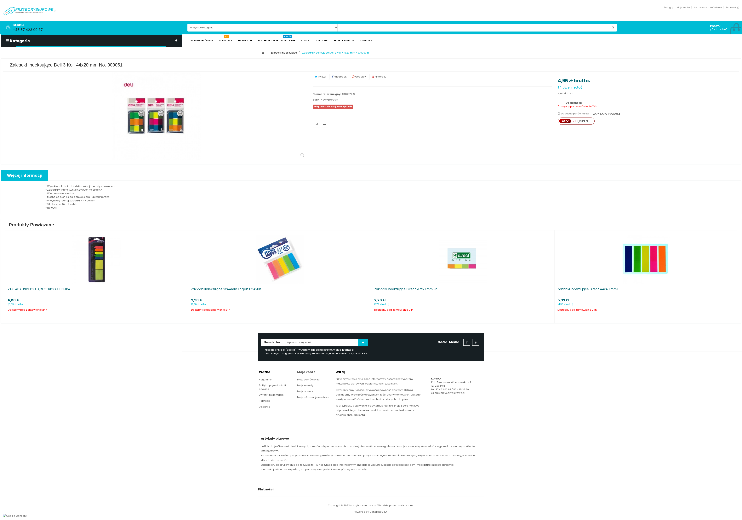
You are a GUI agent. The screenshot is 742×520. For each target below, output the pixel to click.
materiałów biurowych (294, 446)
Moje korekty (305, 385)
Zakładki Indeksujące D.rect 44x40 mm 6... (589, 289)
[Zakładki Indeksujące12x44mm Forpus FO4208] (280, 259)
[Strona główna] (263, 53)
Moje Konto (683, 7)
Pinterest (380, 76)
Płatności (264, 401)
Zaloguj (668, 7)
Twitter (321, 76)
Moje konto (306, 372)
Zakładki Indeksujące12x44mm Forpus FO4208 (226, 289)
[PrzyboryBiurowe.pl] (30, 10)
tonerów (315, 446)
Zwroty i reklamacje (271, 395)
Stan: (316, 99)
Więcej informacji (24, 175)
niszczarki (366, 446)
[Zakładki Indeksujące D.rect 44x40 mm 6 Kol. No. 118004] (646, 259)
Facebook (340, 76)
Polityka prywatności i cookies (272, 387)
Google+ (360, 76)
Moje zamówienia (308, 379)
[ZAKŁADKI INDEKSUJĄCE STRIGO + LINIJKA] (96, 259)
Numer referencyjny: (327, 94)
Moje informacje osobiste (313, 397)
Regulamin (265, 379)
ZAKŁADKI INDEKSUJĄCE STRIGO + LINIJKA (39, 289)
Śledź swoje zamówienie (707, 7)
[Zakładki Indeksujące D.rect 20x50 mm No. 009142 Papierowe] (463, 259)
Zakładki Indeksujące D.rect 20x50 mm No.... (407, 289)
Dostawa (264, 407)
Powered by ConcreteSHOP (371, 512)
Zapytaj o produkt (606, 114)
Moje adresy (305, 391)
